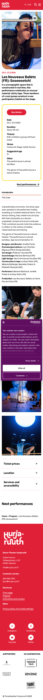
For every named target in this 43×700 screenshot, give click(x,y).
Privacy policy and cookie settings (18, 609)
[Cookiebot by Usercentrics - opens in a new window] (30, 322)
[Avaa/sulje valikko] (39, 4)
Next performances (27, 184)
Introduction (7, 192)
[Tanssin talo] (31, 663)
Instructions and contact (14, 599)
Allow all (21, 368)
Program (13, 516)
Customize (20, 376)
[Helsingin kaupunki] (6, 674)
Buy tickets (16, 112)
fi (25, 4)
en (29, 4)
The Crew (6, 197)
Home (4, 516)
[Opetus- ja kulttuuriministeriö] (6, 663)
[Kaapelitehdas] (31, 674)
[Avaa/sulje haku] (35, 5)
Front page (8, 592)
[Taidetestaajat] (31, 685)
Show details (30, 361)
